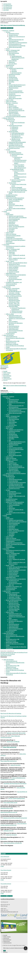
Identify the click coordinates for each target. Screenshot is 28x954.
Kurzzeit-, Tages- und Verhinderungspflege (14, 304)
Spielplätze (11, 231)
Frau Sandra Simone (6, 883)
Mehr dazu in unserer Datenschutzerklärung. (13, 25)
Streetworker (12, 94)
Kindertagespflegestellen (17, 133)
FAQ (12, 124)
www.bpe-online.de (8, 830)
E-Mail (2, 866)
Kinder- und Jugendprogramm (16, 226)
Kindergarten (14, 127)
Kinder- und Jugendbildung (15, 199)
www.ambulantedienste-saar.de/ (9, 812)
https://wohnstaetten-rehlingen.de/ (13, 843)
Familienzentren (10, 65)
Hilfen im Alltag (10, 314)
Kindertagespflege (13, 131)
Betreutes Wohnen (13, 297)
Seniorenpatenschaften (15, 294)
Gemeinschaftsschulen (17, 154)
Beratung (11, 104)
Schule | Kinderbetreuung (15, 109)
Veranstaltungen (10, 243)
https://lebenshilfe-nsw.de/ (10, 802)
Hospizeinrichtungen (16, 312)
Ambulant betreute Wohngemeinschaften (14, 299)
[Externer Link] (14, 916)
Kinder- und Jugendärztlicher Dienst (18, 263)
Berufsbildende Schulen (17, 169)
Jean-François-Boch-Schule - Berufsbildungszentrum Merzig (20, 173)
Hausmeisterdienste (14, 326)
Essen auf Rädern (13, 321)
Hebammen (12, 62)
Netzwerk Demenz (13, 35)
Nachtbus (13, 70)
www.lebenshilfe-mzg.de (7, 808)
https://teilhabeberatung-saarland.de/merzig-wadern (13, 778)
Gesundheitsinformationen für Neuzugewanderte (16, 111)
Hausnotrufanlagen (14, 327)
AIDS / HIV (11, 281)
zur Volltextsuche (7, 5)
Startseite (3, 652)
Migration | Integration (12, 103)
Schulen (8, 149)
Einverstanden (10, 28)
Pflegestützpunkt (13, 290)
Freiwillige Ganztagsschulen (16, 143)
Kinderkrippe (14, 128)
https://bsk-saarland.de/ (9, 747)
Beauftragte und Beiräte (12, 344)
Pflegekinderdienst (13, 88)
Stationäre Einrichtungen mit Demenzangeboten (16, 40)
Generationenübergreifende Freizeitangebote (13, 236)
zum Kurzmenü (7, 4)
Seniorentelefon (13, 332)
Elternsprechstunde (14, 53)
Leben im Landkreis (14, 113)
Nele (10, 83)
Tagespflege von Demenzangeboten (18, 42)
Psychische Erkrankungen (15, 279)
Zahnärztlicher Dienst (14, 264)
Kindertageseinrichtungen (15, 125)
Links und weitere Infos (14, 115)
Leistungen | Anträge (14, 293)
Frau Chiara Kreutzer (6, 870)
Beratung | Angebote (8, 30)
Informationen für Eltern (17, 134)
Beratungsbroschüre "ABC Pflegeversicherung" (12, 341)
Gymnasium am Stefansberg (18, 157)
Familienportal (9, 652)
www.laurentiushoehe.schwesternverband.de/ (15, 818)
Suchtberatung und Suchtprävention (14, 277)
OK (4, 388)
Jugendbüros (12, 222)
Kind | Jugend (9, 67)
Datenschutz (6, 377)
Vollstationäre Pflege (14, 302)
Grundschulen (12, 151)
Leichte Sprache (7, 379)
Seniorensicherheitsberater (16, 330)
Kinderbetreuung (10, 119)
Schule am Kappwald (16, 187)
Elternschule (12, 76)
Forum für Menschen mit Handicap (15, 345)
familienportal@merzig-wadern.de (9, 911)
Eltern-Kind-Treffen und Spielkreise (18, 217)
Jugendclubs (12, 223)
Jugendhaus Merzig (13, 225)
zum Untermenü (7, 8)
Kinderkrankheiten (13, 269)
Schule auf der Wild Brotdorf (18, 189)
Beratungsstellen (13, 51)
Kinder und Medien (13, 267)
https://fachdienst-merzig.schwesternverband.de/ (14, 824)
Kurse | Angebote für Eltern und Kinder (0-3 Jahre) (17, 258)
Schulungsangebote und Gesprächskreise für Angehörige (17, 44)
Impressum (6, 374)
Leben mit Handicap (11, 101)
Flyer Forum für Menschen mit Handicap (11, 713)
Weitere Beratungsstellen (15, 47)
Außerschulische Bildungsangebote (15, 198)
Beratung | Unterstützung (12, 288)
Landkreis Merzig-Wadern (7, 899)
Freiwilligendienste (10, 196)
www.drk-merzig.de (15, 765)
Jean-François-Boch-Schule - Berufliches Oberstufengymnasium (20, 166)
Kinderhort (14, 130)
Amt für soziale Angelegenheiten (16, 798)
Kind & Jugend (9, 214)
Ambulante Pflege (13, 306)
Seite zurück (4, 896)
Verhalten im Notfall (14, 272)
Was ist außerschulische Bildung (17, 208)
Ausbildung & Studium (14, 74)
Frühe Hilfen (12, 54)
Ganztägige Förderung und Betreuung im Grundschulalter (16, 145)
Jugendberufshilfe (13, 79)
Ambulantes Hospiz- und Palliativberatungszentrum (15, 316)
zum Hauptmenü (7, 7)
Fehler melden (7, 373)
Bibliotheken (12, 204)
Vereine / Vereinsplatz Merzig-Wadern (15, 240)
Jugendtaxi (14, 71)
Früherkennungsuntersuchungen (17, 266)
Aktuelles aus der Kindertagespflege (16, 139)
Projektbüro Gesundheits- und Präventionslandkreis (14, 283)
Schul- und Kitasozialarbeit (15, 91)
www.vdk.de (4, 839)
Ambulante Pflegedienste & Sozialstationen (18, 308)
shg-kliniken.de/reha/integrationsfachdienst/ (15, 783)
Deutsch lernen (13, 106)
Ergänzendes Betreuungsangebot (17, 142)
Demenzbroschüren (14, 33)
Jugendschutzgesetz (16, 73)
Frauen (8, 48)
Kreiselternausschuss (14, 148)
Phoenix (11, 89)
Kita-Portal (11, 121)
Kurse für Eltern (13, 63)
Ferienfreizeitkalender (14, 219)
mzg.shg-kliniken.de (22, 791)
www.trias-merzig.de (11, 835)
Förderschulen (12, 183)
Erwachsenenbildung (14, 201)
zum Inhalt (6, 10)
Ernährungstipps (13, 270)
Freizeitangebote (10, 333)
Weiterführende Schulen (15, 152)
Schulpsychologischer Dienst (16, 92)
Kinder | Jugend (10, 261)
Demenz (8, 32)
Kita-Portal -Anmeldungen (18, 122)
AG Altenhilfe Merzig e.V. (15, 291)
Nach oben (10, 896)
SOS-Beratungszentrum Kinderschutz (15, 96)
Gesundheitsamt (5, 856)
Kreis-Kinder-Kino (13, 228)
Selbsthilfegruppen (11, 273)
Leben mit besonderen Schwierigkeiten (16, 275)
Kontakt (5, 371)
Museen (11, 202)
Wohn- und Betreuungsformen (14, 296)
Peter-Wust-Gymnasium (20, 160)
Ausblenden (3, 28)
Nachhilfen (11, 82)
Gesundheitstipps (10, 285)
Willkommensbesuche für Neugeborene (17, 58)
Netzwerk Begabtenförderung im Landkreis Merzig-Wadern (17, 85)
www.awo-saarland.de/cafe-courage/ (16, 733)
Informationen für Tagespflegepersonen (16, 136)
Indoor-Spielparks (13, 220)
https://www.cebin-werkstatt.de (9, 761)
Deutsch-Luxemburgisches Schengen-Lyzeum (18, 180)
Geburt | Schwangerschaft (13, 50)
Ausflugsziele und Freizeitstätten (14, 238)
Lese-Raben (12, 229)
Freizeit (5, 211)
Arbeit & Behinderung (11, 336)
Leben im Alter (9, 100)
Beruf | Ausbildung (13, 107)
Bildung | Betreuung (8, 118)
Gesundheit (6, 244)
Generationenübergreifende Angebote (16, 116)
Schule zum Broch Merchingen (19, 190)
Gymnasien (14, 155)
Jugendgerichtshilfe (14, 80)
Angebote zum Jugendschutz (16, 68)
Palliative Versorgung (16, 311)
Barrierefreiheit (7, 376)
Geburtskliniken (13, 60)
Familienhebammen (16, 56)
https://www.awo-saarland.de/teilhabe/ (10, 736)
